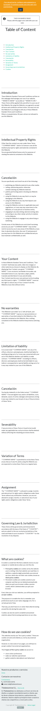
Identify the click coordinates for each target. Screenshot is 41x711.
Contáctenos (5, 680)
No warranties (10, 54)
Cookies (8, 69)
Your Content (9, 51)
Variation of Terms (11, 63)
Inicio (3, 673)
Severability (9, 60)
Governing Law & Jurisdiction (15, 67)
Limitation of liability (12, 56)
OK (20, 10)
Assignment (9, 65)
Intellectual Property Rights (14, 47)
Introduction (9, 45)
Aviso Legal (31, 705)
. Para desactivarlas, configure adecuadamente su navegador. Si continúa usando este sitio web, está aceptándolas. (19, 4)
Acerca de (21, 688)
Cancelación (9, 49)
